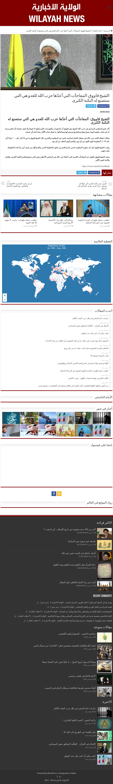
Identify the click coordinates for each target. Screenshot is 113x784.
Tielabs (73, 773)
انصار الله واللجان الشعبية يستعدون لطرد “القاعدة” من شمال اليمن (65, 645)
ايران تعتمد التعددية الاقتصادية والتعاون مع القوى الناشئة (19, 183)
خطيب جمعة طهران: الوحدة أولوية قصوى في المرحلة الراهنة (93, 221)
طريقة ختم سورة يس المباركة (82, 541)
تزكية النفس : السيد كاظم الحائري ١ (79, 720)
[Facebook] (53, 493)
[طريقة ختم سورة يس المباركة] (104, 545)
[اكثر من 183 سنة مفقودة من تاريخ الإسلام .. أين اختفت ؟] (104, 533)
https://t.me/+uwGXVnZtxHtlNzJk (95, 166)
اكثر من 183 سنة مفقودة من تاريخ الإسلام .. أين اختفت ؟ (70, 529)
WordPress (52, 773)
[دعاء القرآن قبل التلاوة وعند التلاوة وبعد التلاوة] (104, 571)
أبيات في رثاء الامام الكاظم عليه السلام (78, 582)
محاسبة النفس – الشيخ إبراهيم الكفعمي (77, 633)
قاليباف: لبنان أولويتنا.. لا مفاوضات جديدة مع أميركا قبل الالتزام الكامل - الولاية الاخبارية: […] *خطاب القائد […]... (67, 621)
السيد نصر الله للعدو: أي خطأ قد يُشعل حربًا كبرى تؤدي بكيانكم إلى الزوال (92, 184)
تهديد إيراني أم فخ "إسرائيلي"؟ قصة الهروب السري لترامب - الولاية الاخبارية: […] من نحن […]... (74, 602)
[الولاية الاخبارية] (56, 7)
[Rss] (59, 493)
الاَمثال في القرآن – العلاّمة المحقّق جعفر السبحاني (72, 744)
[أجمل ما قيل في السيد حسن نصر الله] (104, 557)
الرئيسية (107, 31)
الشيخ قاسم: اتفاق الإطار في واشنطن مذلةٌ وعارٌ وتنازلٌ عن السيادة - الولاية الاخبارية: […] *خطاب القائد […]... (68, 611)
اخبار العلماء (97, 31)
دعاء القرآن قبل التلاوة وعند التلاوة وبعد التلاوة (74, 564)
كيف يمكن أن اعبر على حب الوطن (80, 756)
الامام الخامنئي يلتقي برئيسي (82, 676)
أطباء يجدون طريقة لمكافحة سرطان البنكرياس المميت (70, 688)
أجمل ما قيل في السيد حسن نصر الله (79, 553)
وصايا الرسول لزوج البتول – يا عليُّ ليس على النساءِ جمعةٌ (69, 662)
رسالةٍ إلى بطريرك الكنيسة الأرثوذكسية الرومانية (60, 221)
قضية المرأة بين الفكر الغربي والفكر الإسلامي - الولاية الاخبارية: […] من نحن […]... (79, 607)
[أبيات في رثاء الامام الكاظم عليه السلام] (104, 586)
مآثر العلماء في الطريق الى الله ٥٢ (80, 732)
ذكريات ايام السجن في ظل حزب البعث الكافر (75, 708)
